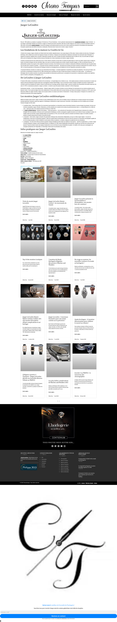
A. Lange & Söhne (27, 135)
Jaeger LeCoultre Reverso (30, 110)
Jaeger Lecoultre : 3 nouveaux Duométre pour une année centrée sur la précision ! (58, 319)
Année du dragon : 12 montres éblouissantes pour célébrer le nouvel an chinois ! (84, 321)
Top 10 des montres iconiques (32, 259)
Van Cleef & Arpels (27, 149)
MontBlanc (25, 141)
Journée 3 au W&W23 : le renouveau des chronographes (83, 374)
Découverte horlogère (51, 15)
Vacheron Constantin (27, 148)
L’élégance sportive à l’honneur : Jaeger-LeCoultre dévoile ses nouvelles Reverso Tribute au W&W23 (32, 377)
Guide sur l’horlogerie (63, 15)
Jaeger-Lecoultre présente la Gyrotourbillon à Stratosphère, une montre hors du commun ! (84, 201)
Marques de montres (75, 15)
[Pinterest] (35, 6)
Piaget (24, 144)
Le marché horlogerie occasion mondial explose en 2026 (86, 466)
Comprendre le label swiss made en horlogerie (87, 459)
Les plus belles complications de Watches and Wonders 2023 (58, 381)
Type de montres (86, 15)
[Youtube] (32, 6)
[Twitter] (29, 6)
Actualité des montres (39, 15)
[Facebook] (26, 6)
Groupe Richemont (31, 159)
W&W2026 (29, 15)
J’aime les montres (24, 457)
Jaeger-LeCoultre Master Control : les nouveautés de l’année (57, 203)
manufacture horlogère (80, 42)
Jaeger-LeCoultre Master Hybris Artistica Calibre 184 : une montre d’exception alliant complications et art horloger (32, 320)
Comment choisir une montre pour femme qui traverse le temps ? (86, 474)
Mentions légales (89, 483)
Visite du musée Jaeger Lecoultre (30, 202)
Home (24, 20)
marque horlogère (36, 45)
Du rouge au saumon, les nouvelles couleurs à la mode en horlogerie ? (84, 261)
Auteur (95, 483)
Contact (83, 483)
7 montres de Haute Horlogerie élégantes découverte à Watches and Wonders (57, 262)
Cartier (24, 138)
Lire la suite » (26, 214)
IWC (24, 140)
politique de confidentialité (61, 618)
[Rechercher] (97, 6)
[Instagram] (23, 6)
